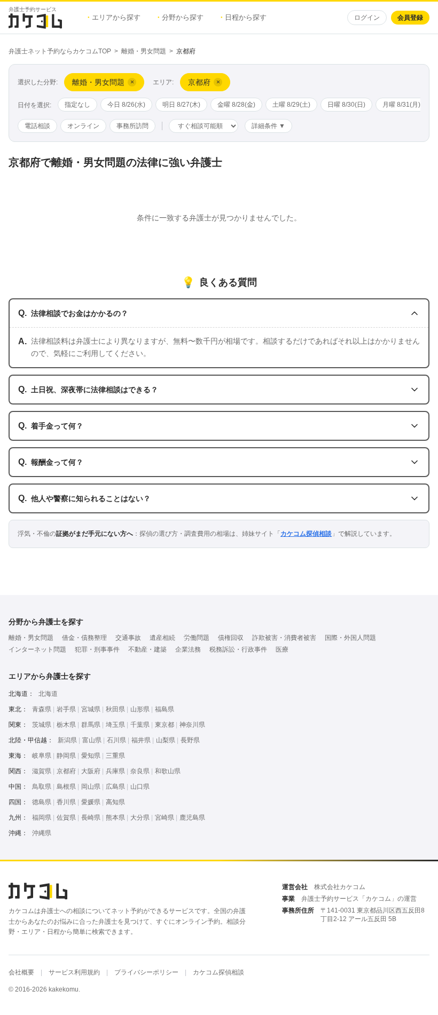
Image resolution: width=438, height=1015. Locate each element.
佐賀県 (66, 817)
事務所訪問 (132, 126)
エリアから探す (114, 17)
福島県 (164, 709)
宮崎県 (164, 817)
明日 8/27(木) (181, 104)
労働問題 (196, 637)
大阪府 (90, 771)
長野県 (190, 740)
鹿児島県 (192, 817)
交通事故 (128, 637)
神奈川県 (192, 724)
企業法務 (188, 649)
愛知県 (90, 755)
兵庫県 (115, 771)
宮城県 (90, 709)
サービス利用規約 (74, 972)
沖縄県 (41, 833)
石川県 (116, 740)
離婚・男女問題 (143, 51)
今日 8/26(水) (126, 104)
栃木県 (66, 724)
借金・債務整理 (84, 637)
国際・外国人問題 (350, 637)
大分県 (140, 817)
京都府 (66, 771)
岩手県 (66, 709)
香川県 (66, 802)
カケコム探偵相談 (306, 533)
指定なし (77, 104)
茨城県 (41, 724)
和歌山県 (168, 771)
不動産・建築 (147, 649)
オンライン (83, 126)
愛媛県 (90, 802)
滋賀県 (41, 771)
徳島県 (41, 802)
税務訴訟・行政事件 (238, 649)
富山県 (91, 740)
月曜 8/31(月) (401, 104)
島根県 (66, 786)
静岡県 (66, 755)
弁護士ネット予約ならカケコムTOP (60, 51)
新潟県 (67, 740)
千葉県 (140, 724)
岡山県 (90, 786)
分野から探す (181, 17)
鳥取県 (41, 786)
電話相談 (37, 126)
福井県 (141, 740)
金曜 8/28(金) (236, 104)
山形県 (140, 709)
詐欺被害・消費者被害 (284, 637)
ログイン (367, 17)
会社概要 (21, 972)
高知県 (115, 802)
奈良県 (140, 771)
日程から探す (244, 17)
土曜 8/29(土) (291, 104)
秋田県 (115, 709)
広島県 (115, 786)
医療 (282, 649)
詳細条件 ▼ (268, 126)
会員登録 (410, 17)
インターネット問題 (37, 649)
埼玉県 (115, 724)
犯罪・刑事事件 (97, 649)
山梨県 (165, 740)
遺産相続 (162, 637)
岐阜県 (41, 755)
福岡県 (41, 817)
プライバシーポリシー (146, 972)
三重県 (115, 755)
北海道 (48, 693)
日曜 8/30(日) (346, 104)
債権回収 (231, 637)
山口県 (140, 786)
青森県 (41, 709)
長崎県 (90, 817)
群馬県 (90, 724)
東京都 (164, 724)
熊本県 (115, 817)
